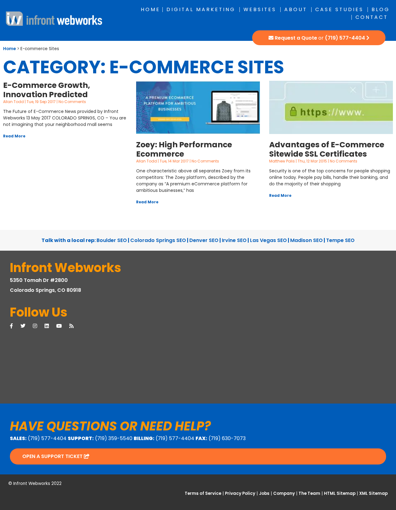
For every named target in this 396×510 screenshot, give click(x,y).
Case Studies (339, 9)
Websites (259, 9)
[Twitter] (26, 326)
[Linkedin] (50, 326)
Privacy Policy (240, 493)
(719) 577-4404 (345, 37)
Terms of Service (203, 493)
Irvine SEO (234, 240)
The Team (309, 493)
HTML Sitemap (339, 493)
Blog (381, 9)
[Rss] (75, 326)
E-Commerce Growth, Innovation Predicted (46, 90)
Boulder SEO (112, 240)
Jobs (264, 493)
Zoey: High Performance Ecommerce (184, 149)
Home (150, 9)
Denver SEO (203, 240)
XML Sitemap (373, 493)
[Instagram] (39, 326)
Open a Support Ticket (53, 456)
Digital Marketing (200, 9)
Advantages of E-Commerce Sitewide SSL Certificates (326, 149)
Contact (371, 17)
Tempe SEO (340, 240)
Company (284, 493)
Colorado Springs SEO (158, 240)
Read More (14, 136)
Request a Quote (296, 37)
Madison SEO (306, 240)
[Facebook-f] (15, 326)
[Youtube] (62, 326)
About (295, 9)
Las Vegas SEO (268, 240)
